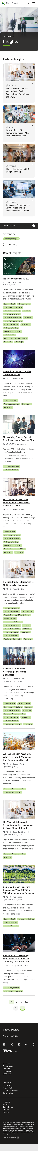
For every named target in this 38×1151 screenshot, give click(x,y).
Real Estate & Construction (12, 331)
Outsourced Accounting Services (14, 714)
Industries (6, 1102)
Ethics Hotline (8, 1093)
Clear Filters (11, 244)
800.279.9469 (14, 1036)
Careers (6, 1112)
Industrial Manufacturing (12, 314)
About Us (6, 1063)
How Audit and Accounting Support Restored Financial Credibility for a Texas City (16, 958)
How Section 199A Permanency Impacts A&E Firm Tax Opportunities (17, 133)
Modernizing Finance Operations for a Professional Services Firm (18, 439)
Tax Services (8, 342)
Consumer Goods (9, 304)
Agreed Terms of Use (10, 1090)
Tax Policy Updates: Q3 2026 (17, 278)
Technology (19, 342)
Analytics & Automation (11, 404)
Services (6, 1104)
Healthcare (26, 311)
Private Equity (25, 324)
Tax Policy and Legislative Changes (15, 338)
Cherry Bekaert (8, 36)
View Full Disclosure (9, 1138)
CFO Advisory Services (11, 466)
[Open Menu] (34, 3)
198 (26, 1001)
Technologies (8, 1107)
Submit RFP (7, 1085)
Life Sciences (28, 318)
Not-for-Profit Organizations (13, 321)
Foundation (7, 1071)
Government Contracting (12, 311)
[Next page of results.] (22, 1008)
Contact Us (7, 1082)
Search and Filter (9, 225)
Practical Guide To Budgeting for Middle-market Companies (18, 583)
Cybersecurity (26, 404)
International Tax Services (12, 318)
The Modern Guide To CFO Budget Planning (17, 170)
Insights (6, 1109)
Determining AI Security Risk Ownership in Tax (17, 373)
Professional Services (11, 328)
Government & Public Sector (13, 307)
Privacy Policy (8, 1088)
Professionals (8, 1066)
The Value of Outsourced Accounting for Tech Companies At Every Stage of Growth (17, 92)
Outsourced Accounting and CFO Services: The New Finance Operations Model (18, 208)
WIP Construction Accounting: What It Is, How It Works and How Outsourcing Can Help (17, 757)
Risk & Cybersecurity (10, 922)
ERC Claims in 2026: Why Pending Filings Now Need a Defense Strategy (16, 502)
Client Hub (7, 1074)
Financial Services (24, 304)
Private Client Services (11, 324)
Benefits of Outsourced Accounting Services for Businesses (14, 671)
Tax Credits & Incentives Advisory (14, 549)
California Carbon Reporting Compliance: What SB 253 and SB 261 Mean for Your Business (18, 890)
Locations (6, 1068)
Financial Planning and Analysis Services (17, 615)
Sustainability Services (11, 926)
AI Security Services (10, 400)
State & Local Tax (9, 335)
